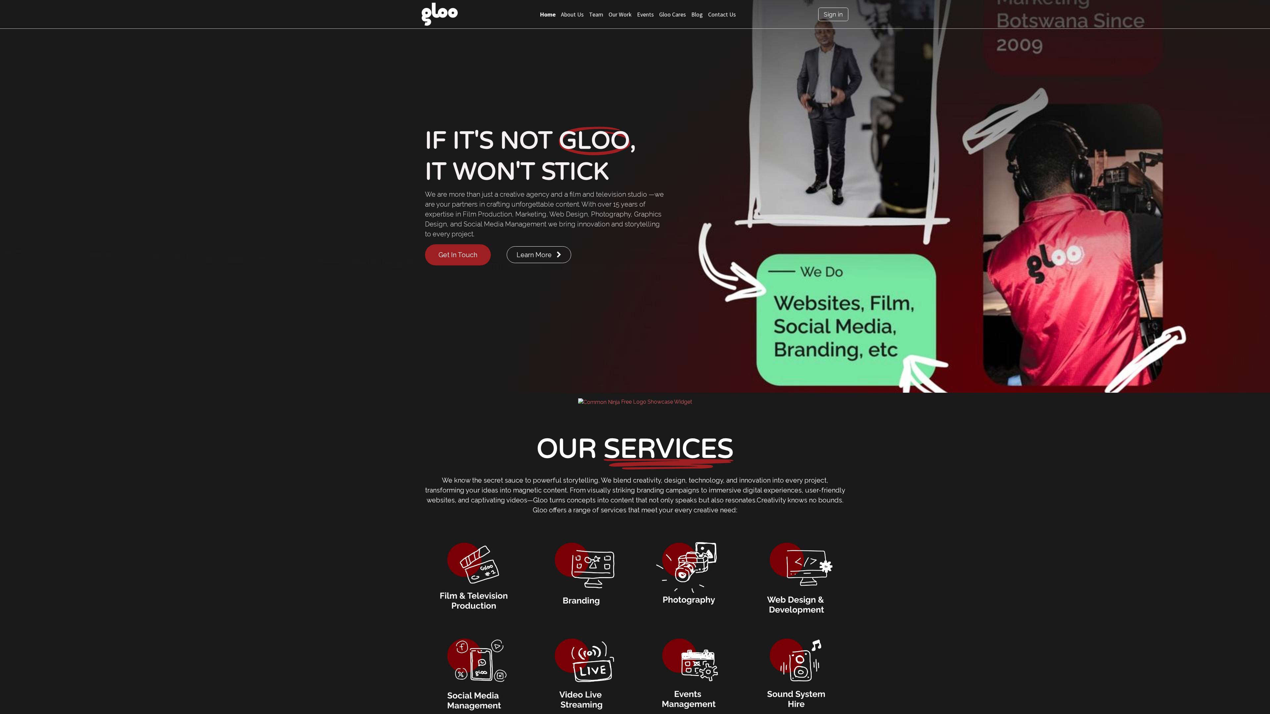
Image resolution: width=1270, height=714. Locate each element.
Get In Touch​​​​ (458, 255)
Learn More (537, 255)
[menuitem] (547, 14)
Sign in (833, 14)
